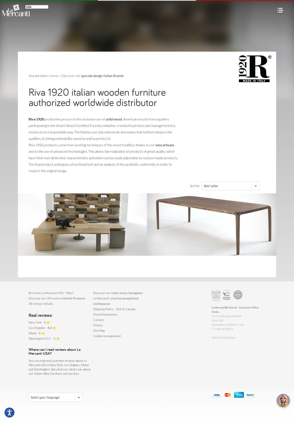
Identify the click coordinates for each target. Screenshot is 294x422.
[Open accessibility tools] (9, 412)
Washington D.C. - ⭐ (44, 338)
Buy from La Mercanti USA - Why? (51, 293)
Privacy (98, 325)
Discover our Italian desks (118, 293)
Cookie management (107, 336)
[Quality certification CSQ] (227, 295)
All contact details (41, 303)
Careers (98, 320)
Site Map (99, 330)
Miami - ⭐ (37, 333)
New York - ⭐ (39, 322)
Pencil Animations (105, 314)
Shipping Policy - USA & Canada (114, 309)
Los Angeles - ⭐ (42, 328)
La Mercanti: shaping (116, 300)
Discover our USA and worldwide (57, 298)
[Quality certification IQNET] (238, 295)
